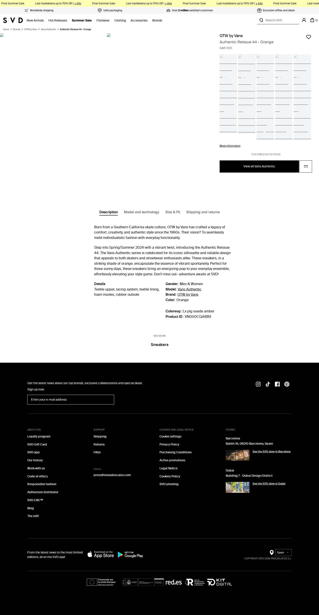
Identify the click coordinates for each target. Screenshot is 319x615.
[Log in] (304, 20)
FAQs (97, 452)
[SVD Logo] (13, 20)
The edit (33, 516)
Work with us (36, 468)
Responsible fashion (41, 484)
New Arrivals (35, 20)
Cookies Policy (170, 476)
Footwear (103, 20)
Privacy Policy (169, 444)
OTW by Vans (30, 29)
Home (6, 29)
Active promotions (172, 460)
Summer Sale (82, 20)
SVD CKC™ (35, 500)
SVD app (33, 452)
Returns (99, 444)
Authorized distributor (42, 492)
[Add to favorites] (308, 36)
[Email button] (305, 166)
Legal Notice (169, 468)
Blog (30, 508)
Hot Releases (57, 20)
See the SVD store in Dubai (269, 483)
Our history (35, 460)
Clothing (120, 20)
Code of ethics (37, 476)
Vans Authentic (48, 29)
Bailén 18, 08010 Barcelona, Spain (249, 443)
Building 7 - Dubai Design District (249, 476)
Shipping (100, 436)
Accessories (139, 20)
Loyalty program (39, 436)
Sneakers (159, 345)
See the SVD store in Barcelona (272, 451)
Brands (157, 20)
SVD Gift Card (37, 444)
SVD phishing (169, 484)
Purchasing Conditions (176, 452)
